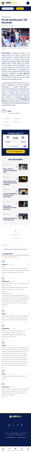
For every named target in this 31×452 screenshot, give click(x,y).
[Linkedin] (9, 425)
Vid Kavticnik (7, 125)
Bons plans (11, 434)
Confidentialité (19, 434)
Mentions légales (14, 433)
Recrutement (23, 433)
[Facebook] (17, 425)
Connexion (4, 245)
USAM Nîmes (16, 122)
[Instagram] (21, 425)
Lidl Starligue (7, 118)
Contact (7, 433)
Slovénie (6, 122)
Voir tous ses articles (13, 113)
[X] (13, 425)
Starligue (20, 8)
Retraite (17, 118)
